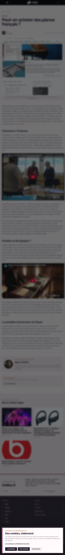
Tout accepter (24, 549)
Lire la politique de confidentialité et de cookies (17, 543)
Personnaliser (36, 549)
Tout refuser (11, 549)
